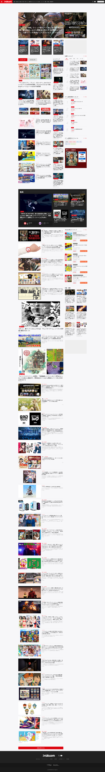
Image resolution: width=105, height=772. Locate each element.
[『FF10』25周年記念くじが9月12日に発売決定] (29, 491)
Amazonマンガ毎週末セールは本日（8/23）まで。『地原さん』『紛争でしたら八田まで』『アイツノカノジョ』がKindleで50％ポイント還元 (52, 444)
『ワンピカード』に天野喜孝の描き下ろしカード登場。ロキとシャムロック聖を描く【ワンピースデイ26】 (52, 517)
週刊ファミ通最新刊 (71, 150)
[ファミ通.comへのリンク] (8, 1)
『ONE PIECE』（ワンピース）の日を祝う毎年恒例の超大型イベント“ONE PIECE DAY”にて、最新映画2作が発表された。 (52, 419)
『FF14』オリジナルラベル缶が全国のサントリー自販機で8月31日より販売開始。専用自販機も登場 (43, 176)
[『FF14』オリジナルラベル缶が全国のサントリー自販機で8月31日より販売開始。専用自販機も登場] (26, 178)
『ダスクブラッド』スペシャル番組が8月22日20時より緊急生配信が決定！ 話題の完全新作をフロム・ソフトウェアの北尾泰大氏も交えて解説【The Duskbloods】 (58, 70)
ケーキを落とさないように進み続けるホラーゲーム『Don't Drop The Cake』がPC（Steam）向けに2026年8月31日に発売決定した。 (52, 664)
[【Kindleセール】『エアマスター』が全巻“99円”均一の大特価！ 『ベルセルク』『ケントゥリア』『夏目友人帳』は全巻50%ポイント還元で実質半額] (29, 534)
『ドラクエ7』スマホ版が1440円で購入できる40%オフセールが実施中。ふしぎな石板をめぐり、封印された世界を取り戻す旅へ (52, 632)
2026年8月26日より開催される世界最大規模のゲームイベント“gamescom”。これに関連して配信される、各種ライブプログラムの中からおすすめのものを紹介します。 (52, 433)
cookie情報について (62, 758)
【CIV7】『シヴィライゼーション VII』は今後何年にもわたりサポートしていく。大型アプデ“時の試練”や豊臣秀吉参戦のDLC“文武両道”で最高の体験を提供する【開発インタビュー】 (58, 167)
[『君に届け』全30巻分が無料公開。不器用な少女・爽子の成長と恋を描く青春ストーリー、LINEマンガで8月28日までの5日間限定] (26, 122)
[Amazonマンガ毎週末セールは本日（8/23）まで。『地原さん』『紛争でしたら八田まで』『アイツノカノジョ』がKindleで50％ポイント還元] (29, 448)
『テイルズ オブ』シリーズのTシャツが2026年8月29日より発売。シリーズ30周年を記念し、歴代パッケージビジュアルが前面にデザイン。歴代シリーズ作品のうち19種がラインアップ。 (52, 279)
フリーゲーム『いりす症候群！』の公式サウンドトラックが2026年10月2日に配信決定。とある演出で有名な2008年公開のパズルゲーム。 (52, 476)
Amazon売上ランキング (71, 229)
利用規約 (51, 758)
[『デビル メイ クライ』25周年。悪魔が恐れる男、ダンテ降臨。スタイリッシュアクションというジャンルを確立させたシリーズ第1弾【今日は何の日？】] (29, 592)
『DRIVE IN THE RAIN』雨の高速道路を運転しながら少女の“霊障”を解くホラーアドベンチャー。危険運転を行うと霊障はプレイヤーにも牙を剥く (43, 132)
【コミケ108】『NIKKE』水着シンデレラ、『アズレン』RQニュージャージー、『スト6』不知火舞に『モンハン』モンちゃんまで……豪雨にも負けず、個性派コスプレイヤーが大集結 (52, 618)
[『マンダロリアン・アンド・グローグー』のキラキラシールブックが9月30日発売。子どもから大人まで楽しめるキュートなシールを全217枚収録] (34, 71)
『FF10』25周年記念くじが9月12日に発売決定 (51, 486)
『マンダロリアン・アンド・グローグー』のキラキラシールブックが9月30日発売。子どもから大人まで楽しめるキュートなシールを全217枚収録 (34, 84)
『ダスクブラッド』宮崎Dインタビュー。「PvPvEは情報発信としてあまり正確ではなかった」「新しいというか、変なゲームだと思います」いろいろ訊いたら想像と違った (58, 87)
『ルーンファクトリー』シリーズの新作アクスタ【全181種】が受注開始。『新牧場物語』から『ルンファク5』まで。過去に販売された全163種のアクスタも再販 (43, 165)
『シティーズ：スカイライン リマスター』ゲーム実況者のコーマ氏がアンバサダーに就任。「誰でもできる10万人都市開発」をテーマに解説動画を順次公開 (60, 203)
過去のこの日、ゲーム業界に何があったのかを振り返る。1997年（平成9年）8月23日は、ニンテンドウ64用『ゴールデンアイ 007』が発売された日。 (52, 578)
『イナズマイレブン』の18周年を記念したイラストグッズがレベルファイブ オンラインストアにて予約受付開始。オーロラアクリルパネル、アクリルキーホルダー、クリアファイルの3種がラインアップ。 (52, 722)
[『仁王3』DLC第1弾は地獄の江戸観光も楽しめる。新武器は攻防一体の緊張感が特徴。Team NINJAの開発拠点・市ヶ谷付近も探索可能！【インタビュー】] (58, 176)
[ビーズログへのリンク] (56, 765)
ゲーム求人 (38, 1)
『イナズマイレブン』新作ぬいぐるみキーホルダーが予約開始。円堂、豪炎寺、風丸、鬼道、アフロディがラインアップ (52, 705)
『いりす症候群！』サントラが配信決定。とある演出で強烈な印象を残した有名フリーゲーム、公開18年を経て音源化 (52, 473)
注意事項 (55, 758)
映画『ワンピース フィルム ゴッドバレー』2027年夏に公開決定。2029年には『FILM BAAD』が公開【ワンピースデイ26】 (60, 219)
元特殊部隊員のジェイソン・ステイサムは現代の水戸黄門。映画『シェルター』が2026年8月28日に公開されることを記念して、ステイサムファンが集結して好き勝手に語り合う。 (52, 549)
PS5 (23, 1)
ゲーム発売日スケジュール (71, 138)
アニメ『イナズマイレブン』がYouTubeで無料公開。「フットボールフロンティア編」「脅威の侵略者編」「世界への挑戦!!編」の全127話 (52, 676)
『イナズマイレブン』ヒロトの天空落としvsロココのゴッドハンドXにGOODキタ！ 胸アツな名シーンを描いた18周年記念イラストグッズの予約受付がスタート (52, 719)
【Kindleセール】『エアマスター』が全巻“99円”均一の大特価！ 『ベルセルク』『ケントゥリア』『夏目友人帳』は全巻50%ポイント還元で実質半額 (52, 531)
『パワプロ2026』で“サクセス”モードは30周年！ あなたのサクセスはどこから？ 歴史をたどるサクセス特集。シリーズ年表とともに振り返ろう (70, 315)
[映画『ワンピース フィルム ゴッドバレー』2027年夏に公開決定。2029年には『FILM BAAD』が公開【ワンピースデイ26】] (60, 214)
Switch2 (17, 1)
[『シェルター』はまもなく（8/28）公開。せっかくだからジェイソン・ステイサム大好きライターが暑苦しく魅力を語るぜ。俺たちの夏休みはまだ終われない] (29, 549)
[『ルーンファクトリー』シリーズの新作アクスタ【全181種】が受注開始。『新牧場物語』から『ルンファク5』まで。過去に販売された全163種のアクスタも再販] (26, 167)
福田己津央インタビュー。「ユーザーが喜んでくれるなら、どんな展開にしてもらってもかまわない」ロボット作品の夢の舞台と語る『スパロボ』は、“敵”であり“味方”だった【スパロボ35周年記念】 (58, 49)
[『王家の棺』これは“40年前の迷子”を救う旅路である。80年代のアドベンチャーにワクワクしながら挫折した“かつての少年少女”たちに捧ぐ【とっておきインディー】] (29, 737)
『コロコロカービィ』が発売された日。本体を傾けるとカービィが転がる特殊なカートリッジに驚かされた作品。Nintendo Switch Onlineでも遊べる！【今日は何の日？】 (52, 560)
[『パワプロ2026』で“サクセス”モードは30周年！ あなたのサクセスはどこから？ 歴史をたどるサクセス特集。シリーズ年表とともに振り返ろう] (70, 308)
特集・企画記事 (50, 1)
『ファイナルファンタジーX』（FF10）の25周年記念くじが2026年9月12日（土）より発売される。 (52, 488)
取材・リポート (44, 615)
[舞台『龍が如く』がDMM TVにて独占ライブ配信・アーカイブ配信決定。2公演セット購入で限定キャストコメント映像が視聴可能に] (29, 235)
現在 (66, 58)
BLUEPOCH (43, 402)
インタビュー (57, 45)
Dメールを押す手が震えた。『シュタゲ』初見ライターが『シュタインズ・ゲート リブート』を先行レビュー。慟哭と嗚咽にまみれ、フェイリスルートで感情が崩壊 (58, 151)
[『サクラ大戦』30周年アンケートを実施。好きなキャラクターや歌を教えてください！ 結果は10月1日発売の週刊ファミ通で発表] (35, 43)
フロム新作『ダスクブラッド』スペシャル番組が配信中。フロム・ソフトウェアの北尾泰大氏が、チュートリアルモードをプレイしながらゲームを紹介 (46, 49)
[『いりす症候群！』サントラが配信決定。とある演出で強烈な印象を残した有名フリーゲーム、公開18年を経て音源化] (29, 476)
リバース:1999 (45, 398)
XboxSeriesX (73, 143)
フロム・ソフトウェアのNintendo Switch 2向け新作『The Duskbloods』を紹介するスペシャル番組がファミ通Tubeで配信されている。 (52, 607)
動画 (45, 1)
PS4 (80, 141)
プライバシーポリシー (45, 758)
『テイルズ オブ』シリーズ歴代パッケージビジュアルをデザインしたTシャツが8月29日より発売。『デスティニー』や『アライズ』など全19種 (52, 275)
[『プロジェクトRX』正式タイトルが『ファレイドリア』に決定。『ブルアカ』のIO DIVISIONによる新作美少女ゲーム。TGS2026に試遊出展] (43, 94)
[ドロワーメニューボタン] (1, 1)
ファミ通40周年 (45, 456)
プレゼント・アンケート (35, 45)
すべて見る (85, 96)
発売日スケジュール (32, 1)
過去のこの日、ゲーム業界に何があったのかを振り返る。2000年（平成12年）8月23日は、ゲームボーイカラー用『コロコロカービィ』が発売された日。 (52, 563)
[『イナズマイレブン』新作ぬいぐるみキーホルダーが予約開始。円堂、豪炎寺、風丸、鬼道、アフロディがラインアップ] (29, 708)
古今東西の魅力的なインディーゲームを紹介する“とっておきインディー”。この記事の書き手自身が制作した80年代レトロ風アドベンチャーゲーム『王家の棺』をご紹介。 (52, 737)
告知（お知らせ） (68, 32)
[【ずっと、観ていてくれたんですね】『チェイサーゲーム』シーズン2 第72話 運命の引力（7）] (40, 314)
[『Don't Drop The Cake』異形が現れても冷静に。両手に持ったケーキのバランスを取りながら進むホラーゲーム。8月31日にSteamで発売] (29, 665)
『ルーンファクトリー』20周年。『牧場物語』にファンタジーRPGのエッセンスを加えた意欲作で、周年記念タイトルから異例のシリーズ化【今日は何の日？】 (40, 378)
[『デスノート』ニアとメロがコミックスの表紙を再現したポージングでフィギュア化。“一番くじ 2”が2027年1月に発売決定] (26, 145)
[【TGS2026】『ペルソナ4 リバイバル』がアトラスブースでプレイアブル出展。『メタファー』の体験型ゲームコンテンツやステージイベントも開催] (26, 156)
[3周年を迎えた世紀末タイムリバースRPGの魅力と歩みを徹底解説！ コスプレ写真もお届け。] (29, 404)
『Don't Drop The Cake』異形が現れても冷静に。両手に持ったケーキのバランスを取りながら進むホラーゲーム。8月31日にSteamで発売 (52, 661)
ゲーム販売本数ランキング (71, 96)
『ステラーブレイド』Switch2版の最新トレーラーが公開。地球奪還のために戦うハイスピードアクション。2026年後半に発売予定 (26, 102)
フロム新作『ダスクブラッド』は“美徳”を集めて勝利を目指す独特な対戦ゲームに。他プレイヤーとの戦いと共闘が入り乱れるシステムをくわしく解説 (58, 103)
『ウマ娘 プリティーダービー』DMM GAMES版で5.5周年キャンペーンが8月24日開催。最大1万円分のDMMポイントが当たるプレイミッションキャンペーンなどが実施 (52, 647)
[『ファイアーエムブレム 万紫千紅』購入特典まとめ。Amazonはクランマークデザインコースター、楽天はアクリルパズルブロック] (82, 325)
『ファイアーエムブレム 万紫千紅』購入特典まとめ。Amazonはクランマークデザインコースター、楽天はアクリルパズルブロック (81, 331)
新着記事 (32, 60)
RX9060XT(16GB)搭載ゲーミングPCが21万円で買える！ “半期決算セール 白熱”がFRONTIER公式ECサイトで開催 (52, 502)
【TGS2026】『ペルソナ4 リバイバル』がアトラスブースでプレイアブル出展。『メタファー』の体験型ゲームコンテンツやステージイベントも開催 (43, 154)
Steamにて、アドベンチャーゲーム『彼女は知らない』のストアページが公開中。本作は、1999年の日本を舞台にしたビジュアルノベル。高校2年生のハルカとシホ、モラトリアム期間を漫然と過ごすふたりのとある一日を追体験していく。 (52, 293)
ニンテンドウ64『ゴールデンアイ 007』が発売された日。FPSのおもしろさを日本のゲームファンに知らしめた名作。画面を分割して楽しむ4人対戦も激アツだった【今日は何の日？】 (52, 575)
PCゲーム (26, 1)
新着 (14, 1)
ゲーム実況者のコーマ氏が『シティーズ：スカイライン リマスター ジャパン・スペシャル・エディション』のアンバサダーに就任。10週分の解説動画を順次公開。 (52, 340)
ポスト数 (81, 58)
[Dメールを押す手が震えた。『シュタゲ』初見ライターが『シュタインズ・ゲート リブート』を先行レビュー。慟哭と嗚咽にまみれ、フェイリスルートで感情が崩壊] (58, 144)
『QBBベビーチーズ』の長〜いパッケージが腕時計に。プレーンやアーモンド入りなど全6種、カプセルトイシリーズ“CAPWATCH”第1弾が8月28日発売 (52, 246)
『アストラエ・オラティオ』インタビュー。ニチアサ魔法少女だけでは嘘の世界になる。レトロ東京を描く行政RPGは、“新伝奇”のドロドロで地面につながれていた (58, 135)
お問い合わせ (38, 758)
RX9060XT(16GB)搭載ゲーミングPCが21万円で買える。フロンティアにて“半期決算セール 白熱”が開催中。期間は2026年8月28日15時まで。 (52, 505)
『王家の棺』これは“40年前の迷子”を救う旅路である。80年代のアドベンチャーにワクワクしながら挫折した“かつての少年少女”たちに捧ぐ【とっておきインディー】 (52, 734)
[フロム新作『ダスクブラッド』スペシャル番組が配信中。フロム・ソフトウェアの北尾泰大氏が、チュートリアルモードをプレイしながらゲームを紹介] (47, 43)
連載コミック (22, 326)
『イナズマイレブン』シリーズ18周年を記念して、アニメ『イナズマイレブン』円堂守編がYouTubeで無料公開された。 (52, 679)
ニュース (42, 1)
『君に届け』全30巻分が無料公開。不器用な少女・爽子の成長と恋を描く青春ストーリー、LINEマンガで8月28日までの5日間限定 (43, 121)
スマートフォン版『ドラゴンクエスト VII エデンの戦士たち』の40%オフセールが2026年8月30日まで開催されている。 (52, 636)
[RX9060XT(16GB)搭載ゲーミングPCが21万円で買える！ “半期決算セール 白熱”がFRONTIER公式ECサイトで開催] (29, 505)
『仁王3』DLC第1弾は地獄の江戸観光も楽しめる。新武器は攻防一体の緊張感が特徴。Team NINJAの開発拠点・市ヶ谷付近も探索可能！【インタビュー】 (58, 183)
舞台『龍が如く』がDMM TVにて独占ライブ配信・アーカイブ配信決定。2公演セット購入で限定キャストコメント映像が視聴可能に (52, 232)
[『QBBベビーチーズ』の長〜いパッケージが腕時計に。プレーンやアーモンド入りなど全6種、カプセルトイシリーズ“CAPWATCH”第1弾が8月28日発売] (29, 250)
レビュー (67, 19)
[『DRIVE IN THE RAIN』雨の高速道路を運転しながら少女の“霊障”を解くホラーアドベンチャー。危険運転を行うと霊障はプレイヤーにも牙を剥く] (26, 134)
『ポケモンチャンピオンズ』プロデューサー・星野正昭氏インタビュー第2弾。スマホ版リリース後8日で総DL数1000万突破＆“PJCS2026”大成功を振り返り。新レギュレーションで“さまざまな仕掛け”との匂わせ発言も (58, 119)
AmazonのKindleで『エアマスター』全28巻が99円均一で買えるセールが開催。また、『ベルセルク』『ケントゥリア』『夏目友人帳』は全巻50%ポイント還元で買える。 (52, 534)
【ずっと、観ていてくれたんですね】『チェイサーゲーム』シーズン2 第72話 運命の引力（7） (40, 329)
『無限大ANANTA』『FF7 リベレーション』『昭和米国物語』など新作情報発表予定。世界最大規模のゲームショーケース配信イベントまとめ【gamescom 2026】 (23, 49)
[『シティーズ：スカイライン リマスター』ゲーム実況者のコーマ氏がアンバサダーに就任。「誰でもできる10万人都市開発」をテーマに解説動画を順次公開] (60, 198)
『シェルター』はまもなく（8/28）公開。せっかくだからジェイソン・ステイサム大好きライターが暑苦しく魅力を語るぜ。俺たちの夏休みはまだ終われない (52, 546)
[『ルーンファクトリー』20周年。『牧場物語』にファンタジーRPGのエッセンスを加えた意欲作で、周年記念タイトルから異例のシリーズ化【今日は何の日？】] (40, 361)
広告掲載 (67, 758)
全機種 (67, 141)
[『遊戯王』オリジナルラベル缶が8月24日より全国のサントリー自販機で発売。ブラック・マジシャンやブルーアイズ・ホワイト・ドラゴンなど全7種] (29, 693)
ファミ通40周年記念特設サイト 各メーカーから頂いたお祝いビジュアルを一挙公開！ (52, 458)
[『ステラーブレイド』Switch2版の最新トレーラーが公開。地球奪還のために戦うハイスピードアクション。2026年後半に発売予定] (26, 94)
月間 (77, 58)
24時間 (70, 58)
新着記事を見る (41, 748)
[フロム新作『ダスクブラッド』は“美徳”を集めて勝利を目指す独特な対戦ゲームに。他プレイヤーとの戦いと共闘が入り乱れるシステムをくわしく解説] (58, 96)
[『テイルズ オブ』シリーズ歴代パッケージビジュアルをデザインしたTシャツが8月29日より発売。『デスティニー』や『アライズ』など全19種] (29, 278)
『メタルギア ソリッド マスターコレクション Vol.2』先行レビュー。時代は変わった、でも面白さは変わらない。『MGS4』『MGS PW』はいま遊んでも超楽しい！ (75, 22)
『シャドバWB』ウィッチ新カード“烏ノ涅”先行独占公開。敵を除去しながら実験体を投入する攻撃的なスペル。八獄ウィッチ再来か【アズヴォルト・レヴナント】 (41, 31)
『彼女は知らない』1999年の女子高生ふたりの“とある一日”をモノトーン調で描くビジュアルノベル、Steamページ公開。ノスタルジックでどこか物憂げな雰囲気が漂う (52, 290)
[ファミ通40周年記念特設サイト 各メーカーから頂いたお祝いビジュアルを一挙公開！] (29, 462)
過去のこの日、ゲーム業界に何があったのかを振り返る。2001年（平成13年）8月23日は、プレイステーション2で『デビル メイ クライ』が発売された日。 (52, 592)
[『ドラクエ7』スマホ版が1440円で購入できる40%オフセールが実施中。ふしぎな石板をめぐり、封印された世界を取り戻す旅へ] (29, 636)
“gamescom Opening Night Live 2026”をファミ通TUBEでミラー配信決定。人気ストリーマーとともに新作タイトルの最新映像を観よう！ (75, 35)
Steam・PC (68, 143)
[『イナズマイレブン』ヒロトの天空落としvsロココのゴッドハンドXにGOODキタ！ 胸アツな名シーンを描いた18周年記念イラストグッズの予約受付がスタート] (29, 722)
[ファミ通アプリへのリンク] (49, 765)
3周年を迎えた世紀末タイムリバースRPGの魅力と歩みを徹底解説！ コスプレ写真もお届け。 (52, 401)
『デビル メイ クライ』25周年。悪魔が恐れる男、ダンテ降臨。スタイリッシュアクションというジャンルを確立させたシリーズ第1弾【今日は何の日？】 (52, 589)
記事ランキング (69, 56)
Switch (20, 1)
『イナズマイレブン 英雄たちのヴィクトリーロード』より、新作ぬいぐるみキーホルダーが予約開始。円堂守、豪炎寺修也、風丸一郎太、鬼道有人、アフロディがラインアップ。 (52, 708)
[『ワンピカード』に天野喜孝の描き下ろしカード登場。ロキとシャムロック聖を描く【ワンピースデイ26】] (29, 520)
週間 (74, 58)
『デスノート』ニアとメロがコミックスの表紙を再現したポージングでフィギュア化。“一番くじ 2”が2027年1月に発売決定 (43, 143)
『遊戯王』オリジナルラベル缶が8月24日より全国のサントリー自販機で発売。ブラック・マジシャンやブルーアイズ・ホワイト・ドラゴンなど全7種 (52, 690)
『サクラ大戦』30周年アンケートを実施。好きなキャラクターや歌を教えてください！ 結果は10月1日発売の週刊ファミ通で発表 (35, 49)
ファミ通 (43, 460)
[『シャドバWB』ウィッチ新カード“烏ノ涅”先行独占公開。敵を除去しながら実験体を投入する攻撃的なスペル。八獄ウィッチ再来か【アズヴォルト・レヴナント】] (83, 62)
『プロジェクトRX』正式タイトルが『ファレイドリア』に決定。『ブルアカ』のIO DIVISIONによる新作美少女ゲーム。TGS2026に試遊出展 (43, 102)
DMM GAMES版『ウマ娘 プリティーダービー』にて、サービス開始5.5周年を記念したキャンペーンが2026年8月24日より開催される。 (52, 650)
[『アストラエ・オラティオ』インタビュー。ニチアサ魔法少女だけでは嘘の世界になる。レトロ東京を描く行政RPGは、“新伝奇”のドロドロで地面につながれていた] (58, 128)
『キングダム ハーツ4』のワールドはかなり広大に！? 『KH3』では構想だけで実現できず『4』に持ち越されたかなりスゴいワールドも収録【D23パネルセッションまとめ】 (82, 315)
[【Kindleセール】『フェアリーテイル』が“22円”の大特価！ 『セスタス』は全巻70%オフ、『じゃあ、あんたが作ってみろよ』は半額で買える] (70, 325)
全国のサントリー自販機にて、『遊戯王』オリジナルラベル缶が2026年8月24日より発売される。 (52, 693)
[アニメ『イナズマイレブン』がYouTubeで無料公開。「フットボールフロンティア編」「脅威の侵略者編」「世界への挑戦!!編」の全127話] (29, 679)
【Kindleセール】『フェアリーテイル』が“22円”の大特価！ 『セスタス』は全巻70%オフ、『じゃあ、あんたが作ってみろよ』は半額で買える (70, 331)
